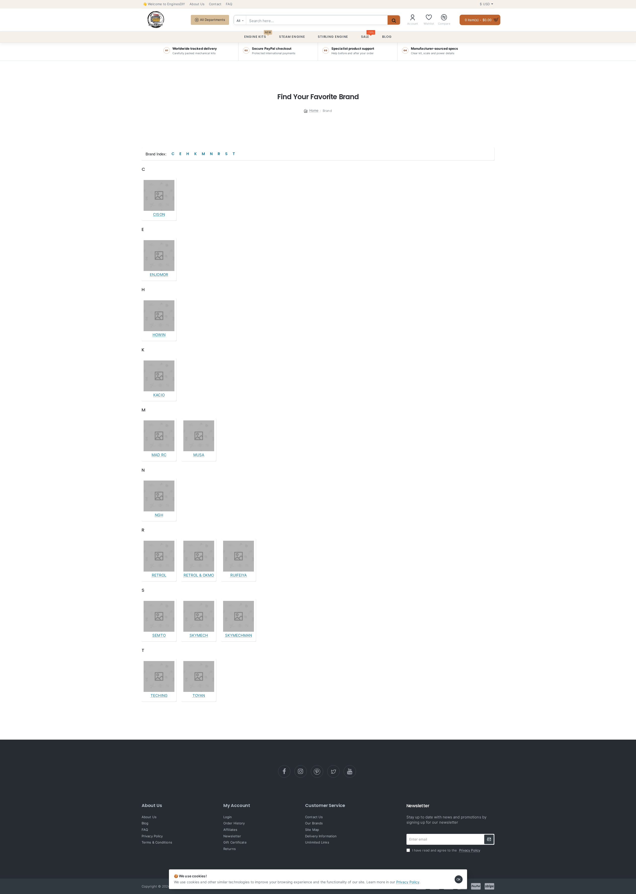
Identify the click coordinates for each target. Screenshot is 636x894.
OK (459, 879)
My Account (236, 805)
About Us (152, 805)
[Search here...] (394, 20)
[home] (311, 110)
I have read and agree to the (445, 850)
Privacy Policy (407, 882)
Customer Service (325, 805)
